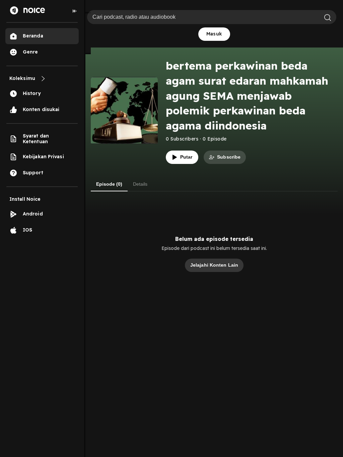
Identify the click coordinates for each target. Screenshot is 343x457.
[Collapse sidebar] (74, 11)
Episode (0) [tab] (109, 184)
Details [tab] (140, 184)
